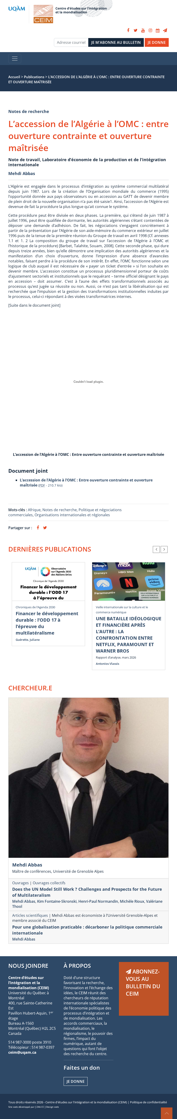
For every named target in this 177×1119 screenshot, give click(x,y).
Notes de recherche (28, 111)
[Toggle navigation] (14, 58)
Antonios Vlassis (107, 664)
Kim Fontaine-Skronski (57, 901)
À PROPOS (77, 965)
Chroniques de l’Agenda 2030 (35, 607)
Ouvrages (20, 882)
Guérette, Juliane (28, 640)
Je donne (76, 1081)
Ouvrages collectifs (49, 882)
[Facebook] (128, 30)
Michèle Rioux (132, 901)
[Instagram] (150, 30)
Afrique (34, 509)
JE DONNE (157, 42)
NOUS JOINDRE (28, 965)
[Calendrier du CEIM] (157, 30)
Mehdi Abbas (21, 173)
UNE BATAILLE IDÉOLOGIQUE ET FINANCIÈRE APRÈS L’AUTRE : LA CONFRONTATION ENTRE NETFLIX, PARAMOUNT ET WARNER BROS (128, 634)
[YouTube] (142, 30)
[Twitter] (135, 30)
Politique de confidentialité (148, 1102)
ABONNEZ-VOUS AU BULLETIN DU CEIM (143, 982)
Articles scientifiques (30, 915)
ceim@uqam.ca (22, 1052)
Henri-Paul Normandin (98, 901)
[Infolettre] (165, 30)
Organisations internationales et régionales (72, 514)
